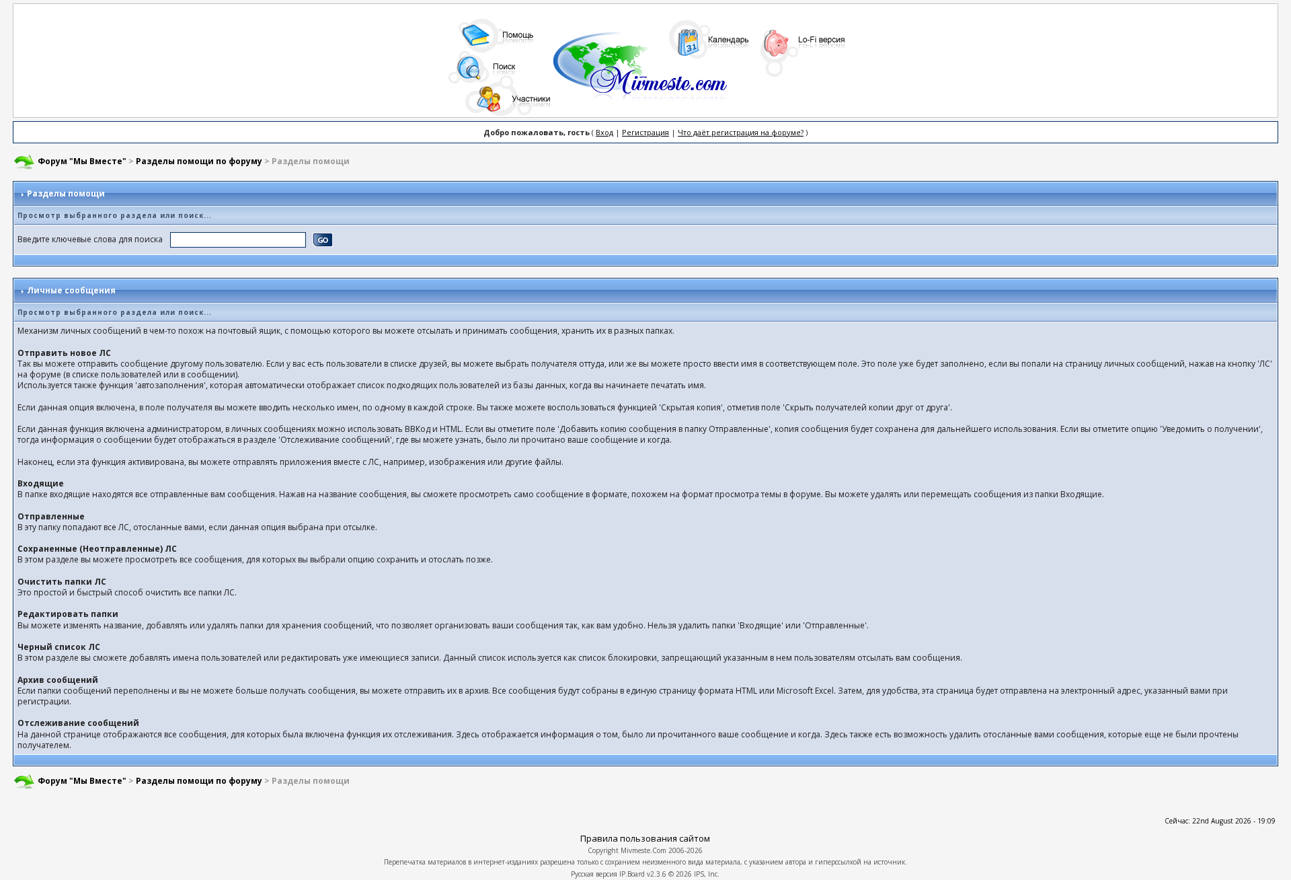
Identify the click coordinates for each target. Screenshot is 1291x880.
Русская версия (594, 874)
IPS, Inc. (706, 874)
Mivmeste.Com (643, 850)
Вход (604, 132)
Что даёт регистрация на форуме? (741, 132)
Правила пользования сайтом (645, 838)
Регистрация (645, 132)
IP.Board (632, 874)
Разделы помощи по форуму (199, 161)
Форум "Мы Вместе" (82, 161)
